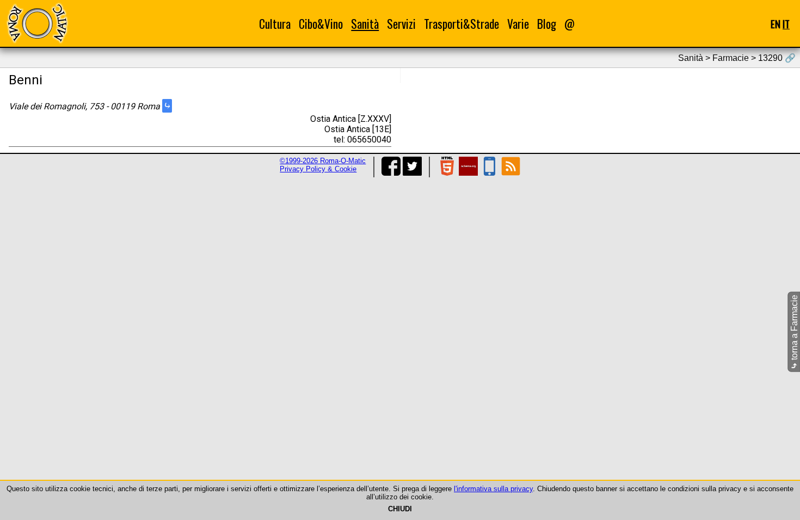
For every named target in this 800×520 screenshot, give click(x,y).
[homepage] (37, 23)
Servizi (401, 23)
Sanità (365, 23)
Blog (546, 23)
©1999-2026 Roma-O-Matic (323, 161)
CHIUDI (400, 509)
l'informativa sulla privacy (493, 489)
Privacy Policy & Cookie (318, 169)
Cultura (275, 23)
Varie (518, 23)
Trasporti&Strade (461, 23)
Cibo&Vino (321, 23)
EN (775, 23)
